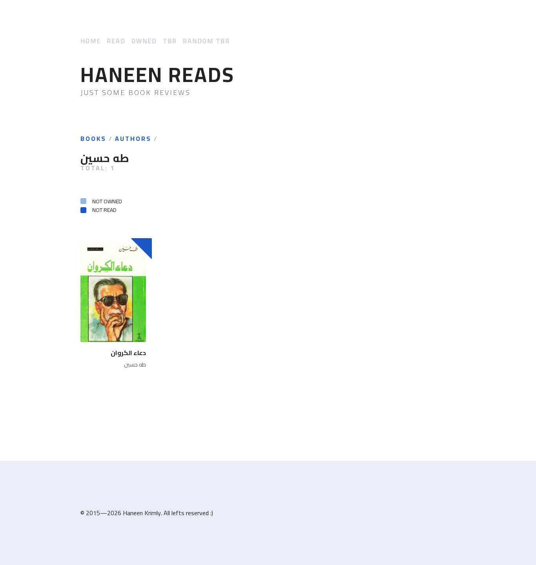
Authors (133, 139)
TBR (170, 41)
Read (116, 41)
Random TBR (206, 41)
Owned (144, 41)
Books (93, 139)
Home (90, 41)
